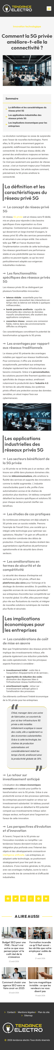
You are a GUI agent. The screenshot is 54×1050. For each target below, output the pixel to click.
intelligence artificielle (14, 855)
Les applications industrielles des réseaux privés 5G (24, 117)
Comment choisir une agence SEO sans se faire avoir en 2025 (14, 985)
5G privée (18, 217)
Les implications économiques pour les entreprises (27, 124)
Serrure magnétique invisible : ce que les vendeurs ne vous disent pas (40, 987)
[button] (49, 8)
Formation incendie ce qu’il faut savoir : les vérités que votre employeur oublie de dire (40, 948)
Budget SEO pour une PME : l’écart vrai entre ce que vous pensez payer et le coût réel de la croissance (14, 950)
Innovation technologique (27, 26)
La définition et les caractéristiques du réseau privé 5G (27, 109)
